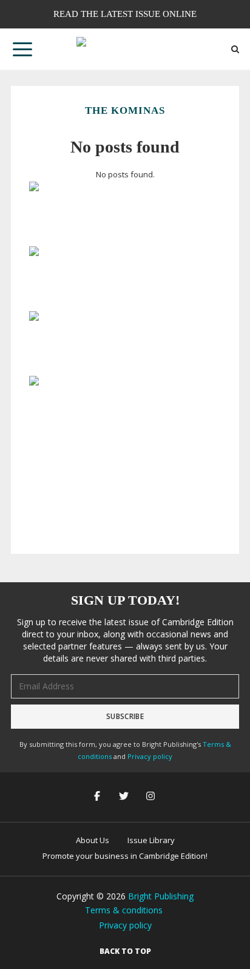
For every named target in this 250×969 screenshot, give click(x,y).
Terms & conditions (124, 910)
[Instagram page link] (151, 797)
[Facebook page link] (98, 797)
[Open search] (235, 49)
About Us (92, 840)
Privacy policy (149, 756)
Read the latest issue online (125, 14)
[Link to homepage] (125, 49)
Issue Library (151, 840)
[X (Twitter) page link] (125, 797)
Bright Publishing (161, 896)
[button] (22, 49)
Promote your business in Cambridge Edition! (125, 855)
